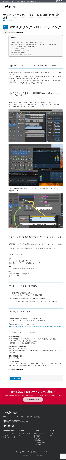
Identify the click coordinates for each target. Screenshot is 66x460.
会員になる (37, 439)
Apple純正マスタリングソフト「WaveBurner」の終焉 (27, 42)
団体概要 (36, 437)
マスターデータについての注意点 (20, 50)
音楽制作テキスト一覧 (9, 437)
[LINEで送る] (12, 32)
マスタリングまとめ (18, 48)
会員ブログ (53, 435)
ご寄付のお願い (38, 440)
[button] (54, 6)
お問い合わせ (38, 444)
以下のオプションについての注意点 (23, 54)
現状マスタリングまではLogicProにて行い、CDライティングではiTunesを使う (34, 44)
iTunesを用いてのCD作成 (18, 52)
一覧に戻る (8, 20)
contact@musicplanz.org (12, 420)
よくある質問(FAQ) (39, 442)
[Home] (11, 6)
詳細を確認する (32, 399)
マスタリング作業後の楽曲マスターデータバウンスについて (28, 46)
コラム (51, 433)
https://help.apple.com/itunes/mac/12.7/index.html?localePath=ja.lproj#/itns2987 (35, 326)
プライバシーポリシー (29, 455)
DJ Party (21, 437)
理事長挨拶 (37, 435)
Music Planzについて (40, 433)
